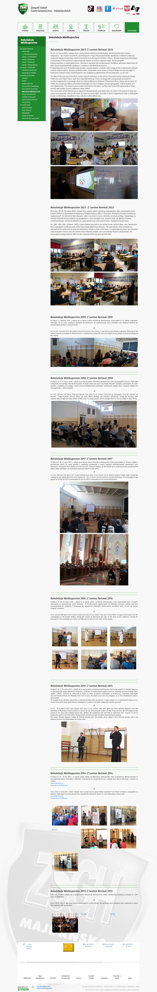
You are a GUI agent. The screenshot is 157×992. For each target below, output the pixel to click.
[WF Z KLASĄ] (108, 945)
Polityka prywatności (43, 986)
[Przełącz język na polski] (133, 14)
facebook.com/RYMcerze (59, 785)
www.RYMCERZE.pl (57, 783)
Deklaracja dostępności (44, 988)
